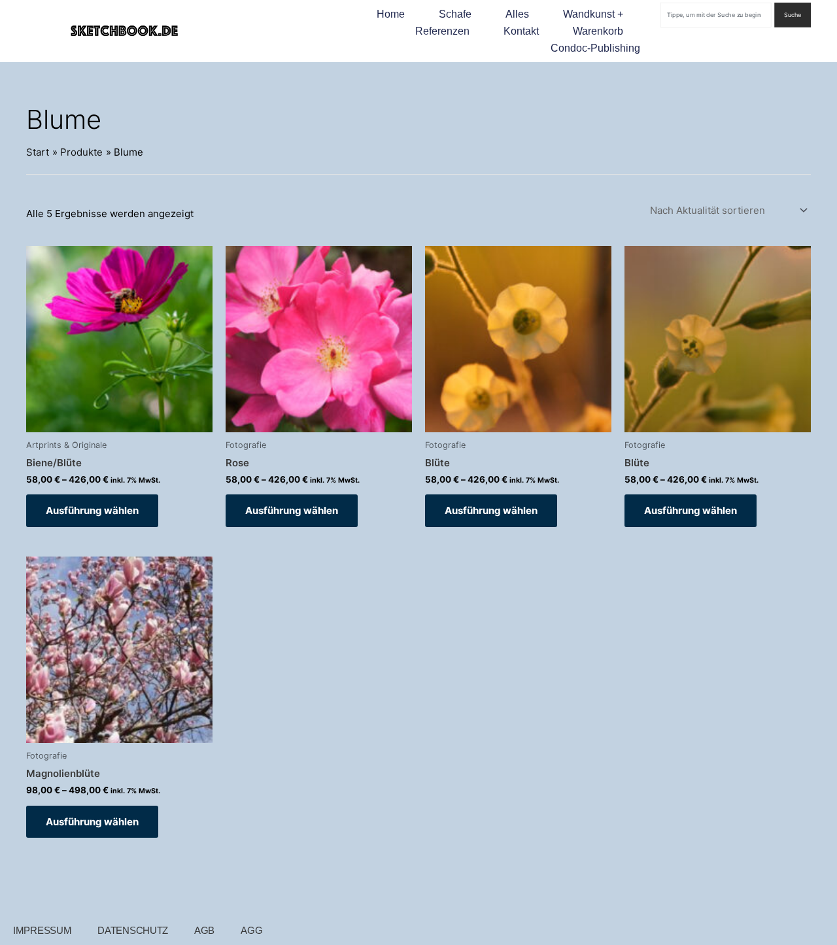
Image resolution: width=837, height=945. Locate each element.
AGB (204, 930)
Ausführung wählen (92, 510)
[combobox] (716, 15)
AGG (251, 930)
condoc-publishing (595, 48)
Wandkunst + (593, 14)
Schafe (455, 14)
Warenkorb (598, 31)
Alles (517, 14)
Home (391, 14)
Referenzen (442, 31)
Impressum (42, 930)
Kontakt (521, 31)
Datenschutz (132, 930)
